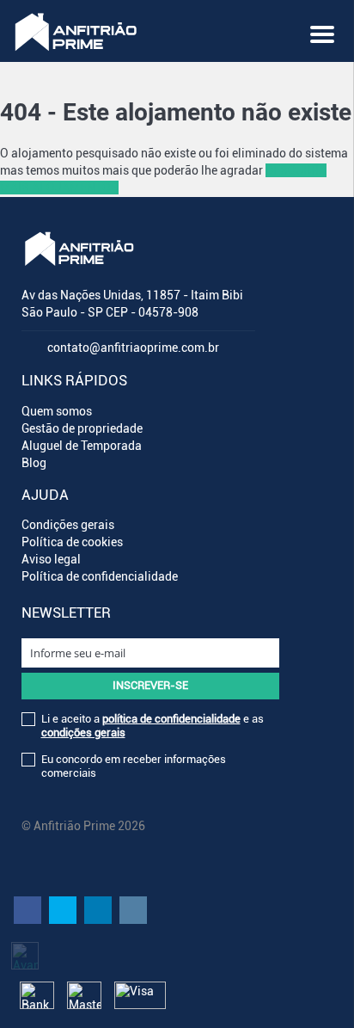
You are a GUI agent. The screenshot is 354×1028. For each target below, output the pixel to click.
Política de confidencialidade (99, 576)
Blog (33, 463)
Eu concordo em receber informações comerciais (133, 766)
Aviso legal (51, 559)
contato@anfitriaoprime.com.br (133, 347)
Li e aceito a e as (152, 725)
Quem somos (56, 411)
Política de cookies (72, 542)
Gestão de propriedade (82, 428)
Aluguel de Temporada (81, 445)
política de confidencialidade (171, 718)
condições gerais (83, 732)
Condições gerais (67, 525)
